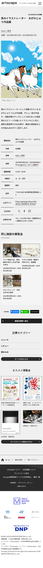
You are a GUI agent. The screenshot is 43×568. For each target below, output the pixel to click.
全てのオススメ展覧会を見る (21, 441)
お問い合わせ (21, 486)
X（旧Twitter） (19, 211)
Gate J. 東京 (6, 30)
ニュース (4, 340)
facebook (24, 211)
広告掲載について (29, 469)
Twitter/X (35, 312)
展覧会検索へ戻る (21, 321)
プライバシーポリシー (25, 483)
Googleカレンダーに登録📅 (28, 165)
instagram (29, 211)
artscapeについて (13, 469)
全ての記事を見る (21, 359)
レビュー (5, 346)
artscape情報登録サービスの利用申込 (17, 477)
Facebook (16, 312)
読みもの (5, 352)
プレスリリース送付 (21, 473)
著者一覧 (36, 477)
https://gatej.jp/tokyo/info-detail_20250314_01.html (26, 202)
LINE (25, 312)
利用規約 (13, 483)
